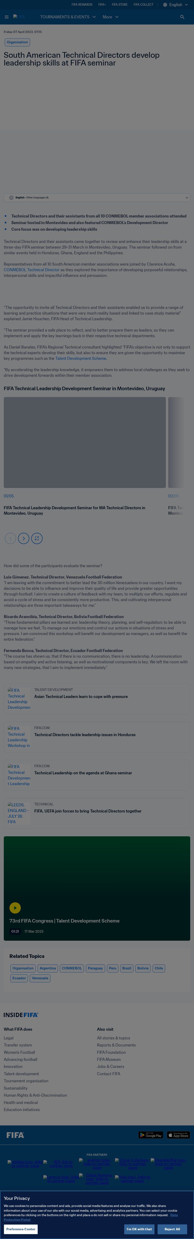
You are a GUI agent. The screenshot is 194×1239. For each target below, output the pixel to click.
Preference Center (20, 1229)
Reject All (172, 1229)
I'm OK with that (139, 1229)
